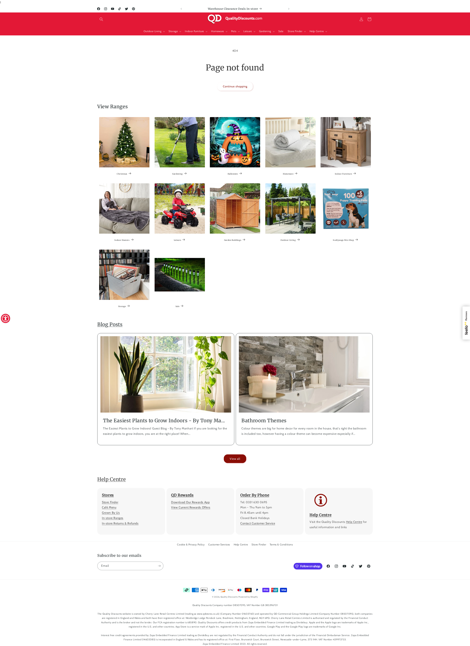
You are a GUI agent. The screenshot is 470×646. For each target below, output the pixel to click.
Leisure (177, 240)
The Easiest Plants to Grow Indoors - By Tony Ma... (164, 421)
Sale (177, 306)
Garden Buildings (232, 240)
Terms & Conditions (281, 544)
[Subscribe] (159, 566)
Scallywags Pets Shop (343, 240)
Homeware (288, 174)
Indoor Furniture (343, 174)
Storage (122, 306)
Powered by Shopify (248, 597)
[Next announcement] (289, 8)
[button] (101, 19)
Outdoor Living (288, 240)
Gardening (177, 174)
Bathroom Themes (264, 421)
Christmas (122, 174)
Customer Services (219, 544)
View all (235, 458)
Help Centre (111, 479)
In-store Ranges (112, 518)
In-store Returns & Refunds (120, 523)
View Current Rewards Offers (190, 507)
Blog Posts (110, 324)
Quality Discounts (229, 597)
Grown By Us (111, 512)
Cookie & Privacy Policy (191, 544)
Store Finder (110, 502)
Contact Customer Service (257, 523)
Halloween (233, 174)
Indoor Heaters (121, 240)
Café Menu (109, 507)
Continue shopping (235, 86)
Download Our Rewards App (190, 502)
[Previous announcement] (181, 8)
